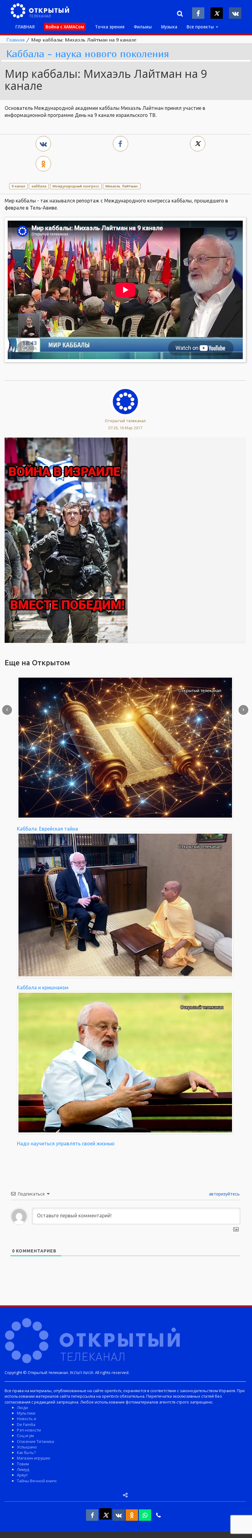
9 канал (18, 186)
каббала (39, 186)
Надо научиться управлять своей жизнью (66, 1143)
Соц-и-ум (25, 1435)
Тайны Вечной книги (37, 1481)
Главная (15, 40)
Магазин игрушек (33, 1458)
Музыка (169, 27)
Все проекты (201, 27)
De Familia (26, 1424)
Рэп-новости (29, 1430)
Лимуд (23, 1469)
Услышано (27, 1447)
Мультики (26, 1413)
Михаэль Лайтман (121, 186)
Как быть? (26, 1452)
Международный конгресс (76, 186)
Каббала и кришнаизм (43, 987)
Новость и (26, 1418)
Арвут (22, 1475)
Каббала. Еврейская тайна (47, 828)
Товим (23, 1464)
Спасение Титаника (35, 1441)
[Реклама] (66, 540)
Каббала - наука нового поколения (87, 54)
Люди (22, 1407)
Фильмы (143, 27)
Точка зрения (109, 27)
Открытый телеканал (125, 421)
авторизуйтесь (224, 1194)
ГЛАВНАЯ (25, 27)
